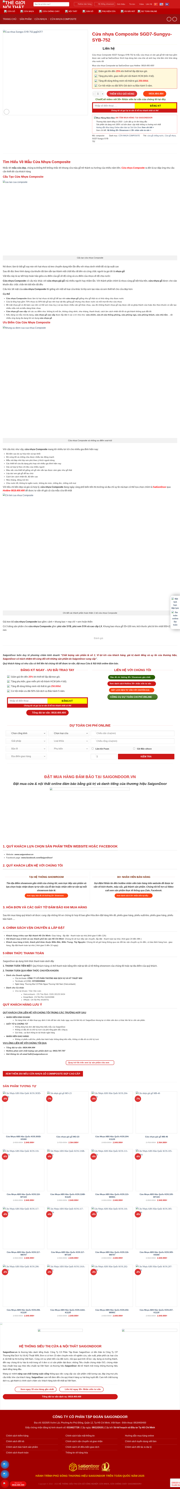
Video (141, 4)
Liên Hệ (149, 4)
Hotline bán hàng (84, 4)
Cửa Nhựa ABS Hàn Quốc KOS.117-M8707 (23, 1253)
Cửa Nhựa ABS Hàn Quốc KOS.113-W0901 (112, 1195)
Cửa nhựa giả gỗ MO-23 (67, 1137)
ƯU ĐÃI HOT (129, 11)
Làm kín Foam (102, 749)
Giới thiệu (121, 4)
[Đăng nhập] (164, 11)
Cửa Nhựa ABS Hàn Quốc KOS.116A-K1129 (67, 1311)
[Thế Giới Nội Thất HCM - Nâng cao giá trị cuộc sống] (16, 4)
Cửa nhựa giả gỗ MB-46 (156, 1137)
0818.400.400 (18, 1484)
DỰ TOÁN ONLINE (149, 11)
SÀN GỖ (89, 11)
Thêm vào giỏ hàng (122, 94)
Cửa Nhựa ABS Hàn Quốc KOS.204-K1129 (112, 1137)
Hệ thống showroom (106, 4)
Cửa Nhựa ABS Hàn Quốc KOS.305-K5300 (156, 1253)
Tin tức (132, 4)
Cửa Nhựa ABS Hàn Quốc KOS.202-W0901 (112, 1311)
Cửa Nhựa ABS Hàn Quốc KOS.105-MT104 (156, 1195)
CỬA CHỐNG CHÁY (51, 11)
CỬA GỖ (11, 11)
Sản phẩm (26, 19)
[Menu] (175, 11)
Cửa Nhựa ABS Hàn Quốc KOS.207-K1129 (156, 1311)
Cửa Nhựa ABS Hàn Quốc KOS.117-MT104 (68, 1253)
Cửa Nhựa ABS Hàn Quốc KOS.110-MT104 (23, 1195)
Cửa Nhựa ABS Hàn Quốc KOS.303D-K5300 (23, 1137)
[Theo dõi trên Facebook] (172, 4)
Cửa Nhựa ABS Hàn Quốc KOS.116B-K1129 (67, 1195)
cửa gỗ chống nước (155, 136)
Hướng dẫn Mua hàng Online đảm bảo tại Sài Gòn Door (125, 128)
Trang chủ (9, 19)
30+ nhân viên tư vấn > (141, 130)
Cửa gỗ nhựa (170, 136)
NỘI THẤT (73, 11)
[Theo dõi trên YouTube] (175, 4)
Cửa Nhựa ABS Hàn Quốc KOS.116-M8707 (112, 1253)
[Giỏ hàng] (169, 11)
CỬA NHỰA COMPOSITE (63, 19)
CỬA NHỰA (29, 11)
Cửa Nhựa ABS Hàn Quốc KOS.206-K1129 (23, 1311)
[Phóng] (6, 112)
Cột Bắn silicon (144, 749)
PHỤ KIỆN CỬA (108, 11)
